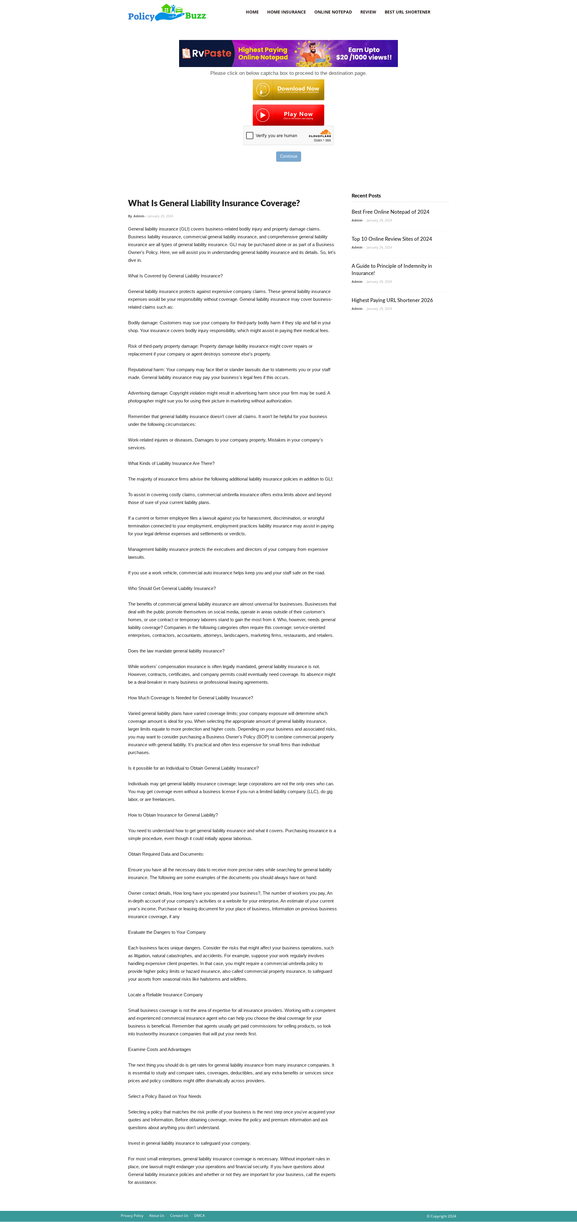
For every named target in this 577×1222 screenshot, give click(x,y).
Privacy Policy (132, 1215)
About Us (156, 1215)
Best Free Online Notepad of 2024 (390, 212)
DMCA (199, 1215)
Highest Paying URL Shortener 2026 (392, 300)
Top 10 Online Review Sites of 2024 (392, 239)
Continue (288, 156)
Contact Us (179, 1215)
